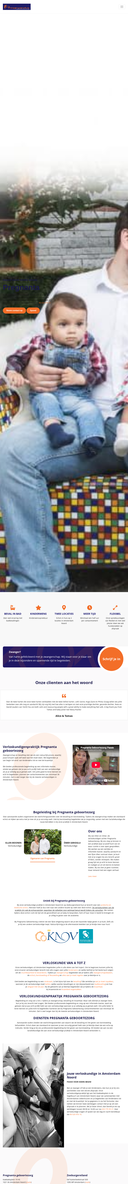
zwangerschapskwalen (102, 972)
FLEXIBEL (115, 613)
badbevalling (100, 984)
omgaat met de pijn (36, 987)
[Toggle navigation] (121, 6)
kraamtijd (98, 987)
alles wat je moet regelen (72, 975)
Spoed (33, 310)
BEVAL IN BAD (12, 613)
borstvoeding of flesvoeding (47, 975)
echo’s (32, 975)
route (28, 1182)
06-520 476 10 (44, 302)
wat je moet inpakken (104, 981)
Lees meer (92, 876)
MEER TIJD (89, 613)
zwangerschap (62, 972)
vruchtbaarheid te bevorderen (34, 972)
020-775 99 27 (107, 1109)
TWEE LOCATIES (64, 613)
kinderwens (73, 970)
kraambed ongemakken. (72, 989)
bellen (47, 984)
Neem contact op (14, 310)
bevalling (77, 981)
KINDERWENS (38, 613)
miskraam (48, 981)
